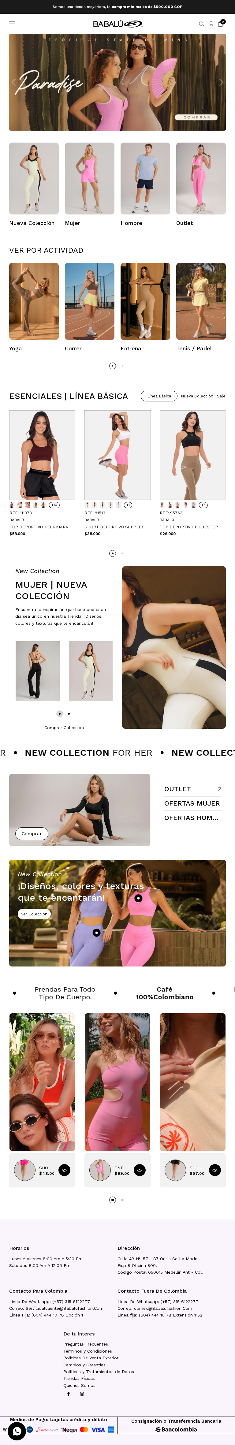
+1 (128, 505)
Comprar (32, 833)
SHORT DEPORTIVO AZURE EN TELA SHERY (46, 1168)
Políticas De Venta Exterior (90, 1357)
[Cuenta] (211, 24)
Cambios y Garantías (84, 1364)
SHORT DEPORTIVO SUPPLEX (114, 527)
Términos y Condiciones (87, 1351)
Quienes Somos (79, 1385)
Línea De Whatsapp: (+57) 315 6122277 (49, 1301)
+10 (54, 505)
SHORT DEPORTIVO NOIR (197, 1168)
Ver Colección (34, 914)
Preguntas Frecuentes (85, 1344)
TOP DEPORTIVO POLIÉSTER (189, 527)
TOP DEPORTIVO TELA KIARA (38, 527)
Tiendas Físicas (79, 1378)
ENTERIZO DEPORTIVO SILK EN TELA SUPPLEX (121, 1168)
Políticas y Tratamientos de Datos (98, 1371)
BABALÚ (16, 520)
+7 (203, 505)
